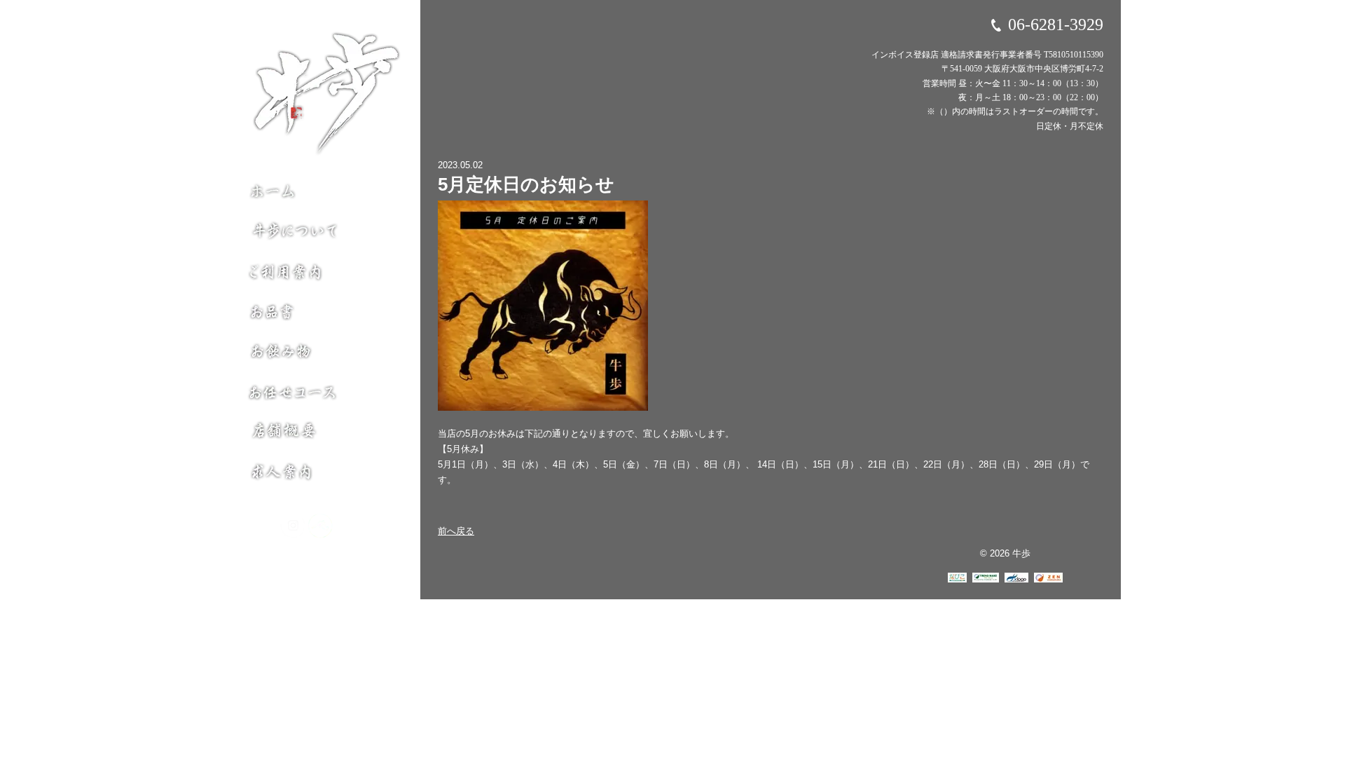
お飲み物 (320, 355)
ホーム (320, 193)
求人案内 (320, 476)
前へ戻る (456, 531)
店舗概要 (320, 439)
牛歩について (320, 229)
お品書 (320, 313)
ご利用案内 (320, 271)
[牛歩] (334, 94)
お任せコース (320, 397)
